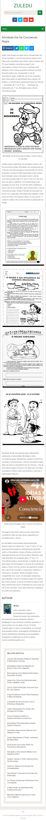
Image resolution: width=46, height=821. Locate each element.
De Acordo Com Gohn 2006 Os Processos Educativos (20, 746)
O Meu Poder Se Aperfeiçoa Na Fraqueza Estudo (20, 788)
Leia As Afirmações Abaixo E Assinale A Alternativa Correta (23, 660)
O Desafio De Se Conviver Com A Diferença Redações (20, 703)
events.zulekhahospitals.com (13, 815)
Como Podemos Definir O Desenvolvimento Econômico (19, 717)
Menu (5, 29)
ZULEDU (23, 6)
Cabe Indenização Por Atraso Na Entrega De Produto (20, 710)
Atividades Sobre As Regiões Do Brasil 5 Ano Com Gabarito (20, 667)
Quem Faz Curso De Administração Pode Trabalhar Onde (22, 681)
